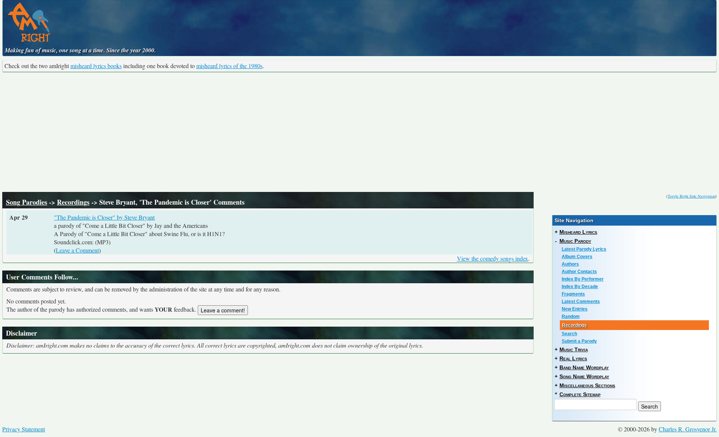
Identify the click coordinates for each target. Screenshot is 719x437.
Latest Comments (581, 301)
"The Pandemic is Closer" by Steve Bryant (104, 217)
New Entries (575, 309)
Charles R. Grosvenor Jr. (688, 429)
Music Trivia (573, 349)
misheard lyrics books (96, 66)
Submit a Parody (579, 341)
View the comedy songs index (492, 258)
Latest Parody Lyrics (584, 249)
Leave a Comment (77, 250)
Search (569, 333)
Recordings (73, 202)
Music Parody (575, 241)
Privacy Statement (23, 429)
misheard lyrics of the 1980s (229, 66)
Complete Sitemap (580, 394)
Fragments (573, 294)
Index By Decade (580, 286)
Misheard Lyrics (578, 232)
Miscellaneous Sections (587, 385)
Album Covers (577, 256)
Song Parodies (26, 202)
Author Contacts (579, 271)
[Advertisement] (359, 132)
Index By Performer (583, 279)
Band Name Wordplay (584, 367)
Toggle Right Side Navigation (691, 196)
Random (571, 316)
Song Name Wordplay (584, 376)
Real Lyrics (573, 358)
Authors (570, 264)
